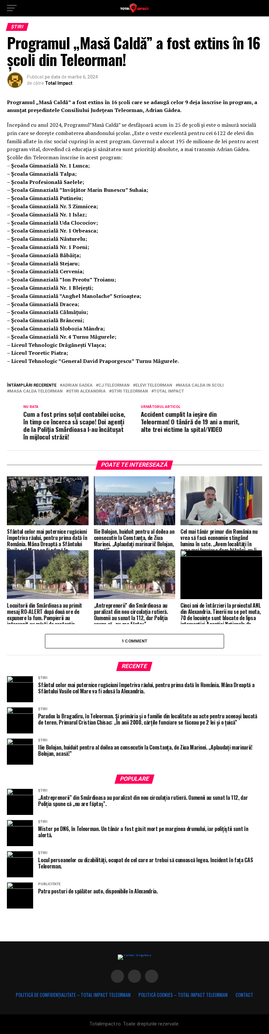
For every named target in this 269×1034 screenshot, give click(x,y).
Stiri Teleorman (130, 391)
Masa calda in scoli (201, 385)
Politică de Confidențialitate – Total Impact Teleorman (73, 994)
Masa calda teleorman (36, 391)
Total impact (169, 391)
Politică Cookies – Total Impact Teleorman (183, 994)
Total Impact (58, 83)
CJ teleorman (114, 385)
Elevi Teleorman (153, 385)
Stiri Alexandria (87, 391)
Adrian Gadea (77, 385)
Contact (244, 994)
